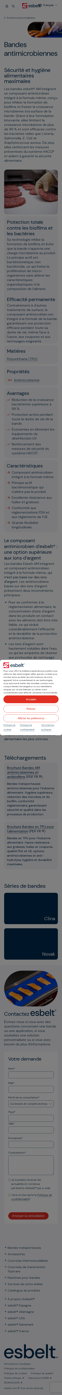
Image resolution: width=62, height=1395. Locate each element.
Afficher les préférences (31, 718)
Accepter (31, 699)
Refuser (31, 708)
